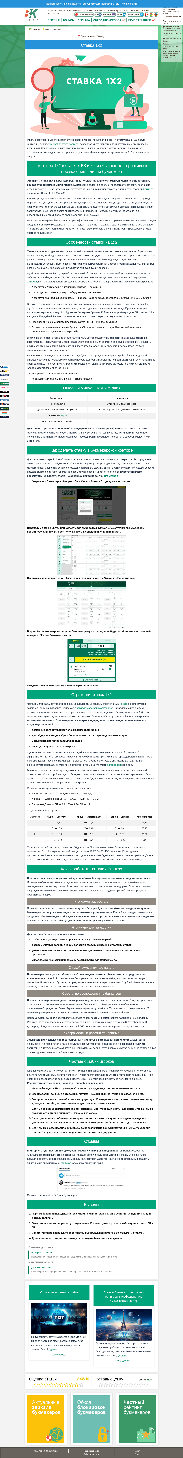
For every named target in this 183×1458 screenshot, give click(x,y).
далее (53, 1349)
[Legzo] (4, 416)
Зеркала (84, 20)
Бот (96, 14)
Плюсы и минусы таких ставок (172, 22)
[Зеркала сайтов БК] (46, 1420)
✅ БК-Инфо (34, 29)
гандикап (66, 1163)
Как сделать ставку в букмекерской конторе (171, 27)
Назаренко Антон (41, 1252)
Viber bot (107, 14)
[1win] (4, 392)
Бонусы (69, 20)
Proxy (119, 14)
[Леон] (4, 396)
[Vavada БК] (4, 387)
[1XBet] (4, 367)
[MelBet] (4, 371)
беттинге (148, 189)
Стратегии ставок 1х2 (171, 31)
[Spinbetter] (4, 408)
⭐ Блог (45, 29)
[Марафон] (4, 375)
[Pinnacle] (4, 379)
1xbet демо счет (91, 1454)
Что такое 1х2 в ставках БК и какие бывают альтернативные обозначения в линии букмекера (172, 9)
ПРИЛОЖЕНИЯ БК (140, 20)
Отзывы (166, 41)
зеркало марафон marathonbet (94, 708)
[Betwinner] (4, 383)
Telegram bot (133, 14)
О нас (137, 1454)
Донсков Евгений (41, 1267)
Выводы (166, 44)
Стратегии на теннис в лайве (171, 48)
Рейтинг (54, 20)
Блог (137, 1451)
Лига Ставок (110, 475)
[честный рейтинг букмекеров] (137, 1420)
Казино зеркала (91, 1451)
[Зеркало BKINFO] (31, 15)
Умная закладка (85, 14)
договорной (114, 764)
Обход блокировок (107, 20)
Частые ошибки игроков (172, 38)
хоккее (123, 703)
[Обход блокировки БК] (91, 1420)
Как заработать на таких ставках (172, 35)
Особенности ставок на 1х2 (172, 17)
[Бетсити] (4, 400)
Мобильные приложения (46, 1451)
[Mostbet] (4, 404)
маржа (64, 415)
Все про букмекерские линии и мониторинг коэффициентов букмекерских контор (171, 54)
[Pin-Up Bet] (4, 412)
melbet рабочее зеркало (64, 144)
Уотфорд (32, 281)
